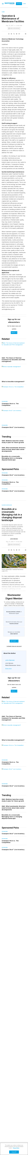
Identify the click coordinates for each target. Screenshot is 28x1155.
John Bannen (14, 538)
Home (3, 11)
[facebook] (9, 34)
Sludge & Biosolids (7, 505)
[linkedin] (11, 34)
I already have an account (14, 646)
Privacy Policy (16, 1148)
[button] (3, 4)
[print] (25, 34)
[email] (19, 34)
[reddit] (16, 34)
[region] (14, 1149)
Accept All (14, 1152)
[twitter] (14, 34)
